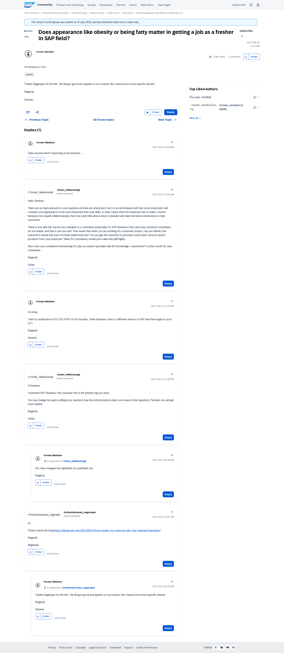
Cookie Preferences (146, 647)
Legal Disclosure (97, 647)
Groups (92, 5)
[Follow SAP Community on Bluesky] (221, 647)
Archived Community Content (55, 13)
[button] (245, 57)
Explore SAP (239, 5)
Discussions (127, 13)
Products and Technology (70, 5)
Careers (29, 74)
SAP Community (31, 13)
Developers (106, 5)
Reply (168, 172)
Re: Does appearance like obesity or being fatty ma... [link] (159, 13)
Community (44, 4)
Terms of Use (65, 647)
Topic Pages (164, 5)
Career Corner (113, 13)
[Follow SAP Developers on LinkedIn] (233, 647)
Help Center (147, 5)
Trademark (115, 647)
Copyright (80, 647)
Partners (121, 5)
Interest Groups (97, 13)
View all (193, 118)
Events (133, 5)
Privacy (52, 647)
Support (128, 647)
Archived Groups (79, 13)
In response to (66, 461)
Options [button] (241, 36)
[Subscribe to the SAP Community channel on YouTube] (227, 647)
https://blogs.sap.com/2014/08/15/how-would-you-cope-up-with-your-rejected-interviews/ (107, 530)
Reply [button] (171, 112)
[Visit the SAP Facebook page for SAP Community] (215, 647)
